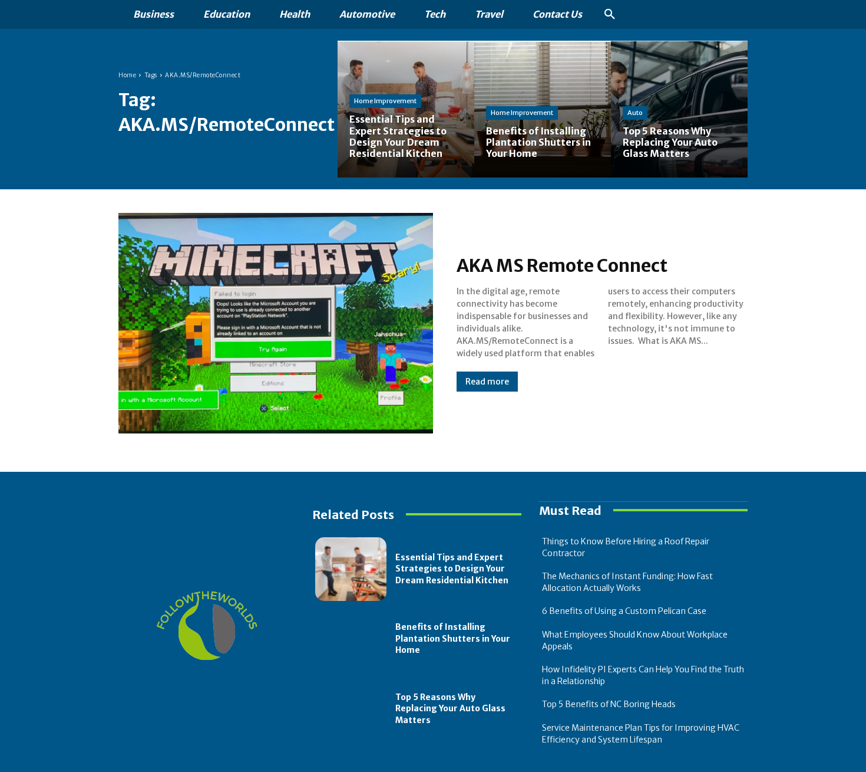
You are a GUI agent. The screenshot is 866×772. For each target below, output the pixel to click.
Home (127, 75)
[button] (610, 15)
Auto (635, 113)
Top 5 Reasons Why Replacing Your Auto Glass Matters (450, 708)
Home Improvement (385, 101)
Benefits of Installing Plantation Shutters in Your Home (452, 638)
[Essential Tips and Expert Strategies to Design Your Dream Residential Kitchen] (406, 109)
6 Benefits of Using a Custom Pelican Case (624, 611)
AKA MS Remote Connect (562, 265)
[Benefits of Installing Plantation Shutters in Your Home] (350, 639)
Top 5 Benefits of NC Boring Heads (609, 704)
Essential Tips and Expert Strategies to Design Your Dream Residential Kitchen (451, 569)
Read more (487, 381)
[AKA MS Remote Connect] (275, 323)
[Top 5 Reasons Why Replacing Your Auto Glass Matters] (679, 109)
